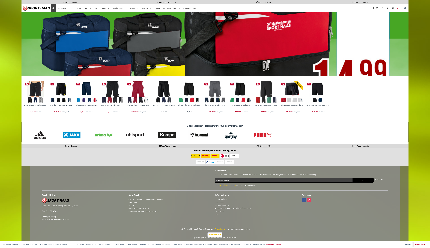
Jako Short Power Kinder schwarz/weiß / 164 (112, 105)
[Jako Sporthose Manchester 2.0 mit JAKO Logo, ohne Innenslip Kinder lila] (84, 100)
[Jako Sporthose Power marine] (129, 100)
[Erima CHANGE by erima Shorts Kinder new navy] (164, 100)
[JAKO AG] (71, 135)
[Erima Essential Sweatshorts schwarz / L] (35, 89)
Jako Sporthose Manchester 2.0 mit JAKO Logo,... (87, 105)
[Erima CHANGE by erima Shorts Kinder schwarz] (158, 100)
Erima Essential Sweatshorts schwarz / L (35, 105)
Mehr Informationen (273, 244)
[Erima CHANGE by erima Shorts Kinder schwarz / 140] (164, 89)
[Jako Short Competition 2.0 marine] (53, 100)
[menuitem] (53, 8)
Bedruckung (133, 202)
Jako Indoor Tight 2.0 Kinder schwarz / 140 (317, 105)
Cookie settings (221, 199)
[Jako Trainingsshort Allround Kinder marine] (206, 100)
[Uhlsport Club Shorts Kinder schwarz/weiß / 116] (189, 89)
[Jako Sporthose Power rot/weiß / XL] (138, 89)
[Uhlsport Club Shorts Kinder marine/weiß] (186, 100)
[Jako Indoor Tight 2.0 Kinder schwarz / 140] (317, 89)
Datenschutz (219, 211)
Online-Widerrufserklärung (138, 208)
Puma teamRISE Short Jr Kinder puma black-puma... (266, 105)
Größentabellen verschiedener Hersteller (143, 211)
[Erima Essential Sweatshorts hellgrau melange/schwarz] (41, 100)
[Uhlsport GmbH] (135, 135)
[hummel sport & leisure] (199, 135)
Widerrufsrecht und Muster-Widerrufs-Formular (233, 208)
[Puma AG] (262, 135)
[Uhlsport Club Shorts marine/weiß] (238, 100)
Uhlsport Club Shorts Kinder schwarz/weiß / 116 (189, 105)
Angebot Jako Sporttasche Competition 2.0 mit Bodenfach (215, 44)
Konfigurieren (420, 245)
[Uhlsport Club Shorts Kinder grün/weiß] (181, 100)
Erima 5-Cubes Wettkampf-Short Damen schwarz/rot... (292, 105)
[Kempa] (167, 135)
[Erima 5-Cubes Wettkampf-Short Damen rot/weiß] (283, 100)
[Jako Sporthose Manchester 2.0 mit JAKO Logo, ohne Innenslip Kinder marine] (89, 100)
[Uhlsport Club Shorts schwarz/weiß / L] (241, 89)
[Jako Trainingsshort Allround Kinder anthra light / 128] (215, 89)
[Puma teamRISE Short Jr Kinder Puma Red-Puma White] (258, 100)
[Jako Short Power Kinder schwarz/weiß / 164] (112, 89)
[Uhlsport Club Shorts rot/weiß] (243, 100)
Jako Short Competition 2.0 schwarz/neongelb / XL (61, 105)
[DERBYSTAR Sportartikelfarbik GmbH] (231, 135)
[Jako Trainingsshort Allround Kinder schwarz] (212, 100)
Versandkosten (220, 229)
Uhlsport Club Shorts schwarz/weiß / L (241, 105)
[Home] (53, 8)
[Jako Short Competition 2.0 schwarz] (58, 100)
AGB (216, 214)
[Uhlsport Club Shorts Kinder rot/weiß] (192, 100)
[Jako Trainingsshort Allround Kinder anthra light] (223, 100)
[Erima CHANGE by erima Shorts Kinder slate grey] (169, 100)
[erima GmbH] (103, 135)
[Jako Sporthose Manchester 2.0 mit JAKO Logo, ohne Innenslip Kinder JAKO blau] (78, 100)
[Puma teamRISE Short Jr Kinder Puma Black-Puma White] (263, 100)
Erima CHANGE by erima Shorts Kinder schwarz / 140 (164, 105)
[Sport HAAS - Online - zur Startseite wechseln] (36, 8)
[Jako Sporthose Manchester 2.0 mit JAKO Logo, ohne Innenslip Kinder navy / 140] (87, 89)
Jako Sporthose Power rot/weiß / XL (138, 105)
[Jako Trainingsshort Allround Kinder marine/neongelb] (218, 100)
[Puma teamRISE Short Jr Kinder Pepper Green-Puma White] (269, 100)
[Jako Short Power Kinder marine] (104, 100)
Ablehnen (408, 245)
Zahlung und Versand (223, 205)
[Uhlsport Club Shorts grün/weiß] (232, 100)
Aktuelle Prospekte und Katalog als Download (145, 199)
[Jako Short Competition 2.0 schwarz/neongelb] (64, 100)
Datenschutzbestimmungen (225, 185)
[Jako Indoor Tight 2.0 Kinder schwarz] (315, 100)
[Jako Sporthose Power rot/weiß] (135, 100)
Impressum (219, 202)
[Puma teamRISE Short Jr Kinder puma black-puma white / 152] (266, 89)
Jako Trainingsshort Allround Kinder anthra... (215, 105)
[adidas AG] (40, 135)
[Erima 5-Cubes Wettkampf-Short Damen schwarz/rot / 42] (292, 89)
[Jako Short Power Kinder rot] (109, 100)
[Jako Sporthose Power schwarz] (141, 100)
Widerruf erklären (215, 235)
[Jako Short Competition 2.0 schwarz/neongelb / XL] (61, 89)
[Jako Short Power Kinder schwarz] (115, 100)
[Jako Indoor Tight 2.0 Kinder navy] (320, 100)
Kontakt (131, 205)
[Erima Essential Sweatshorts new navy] (35, 100)
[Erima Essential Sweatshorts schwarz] (30, 100)
